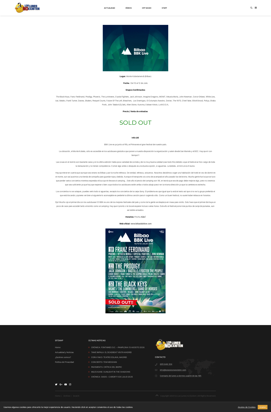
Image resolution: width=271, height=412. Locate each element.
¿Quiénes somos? (63, 357)
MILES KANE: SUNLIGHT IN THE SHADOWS (110, 372)
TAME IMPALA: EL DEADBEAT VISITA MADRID (111, 352)
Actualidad (109, 8)
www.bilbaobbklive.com (141, 224)
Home (58, 347)
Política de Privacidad (64, 362)
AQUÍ (143, 217)
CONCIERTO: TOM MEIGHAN (104, 362)
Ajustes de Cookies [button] (247, 407)
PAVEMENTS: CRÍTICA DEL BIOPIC (106, 367)
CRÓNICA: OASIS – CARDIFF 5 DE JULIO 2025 (112, 377)
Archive (66, 396)
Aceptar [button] (262, 407)
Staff (164, 8)
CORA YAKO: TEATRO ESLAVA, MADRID (109, 357)
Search (76, 396)
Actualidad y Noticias (64, 352)
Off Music (146, 8)
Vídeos (128, 8)
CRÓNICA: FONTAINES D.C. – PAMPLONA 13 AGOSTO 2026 (118, 347)
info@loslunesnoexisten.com (173, 370)
